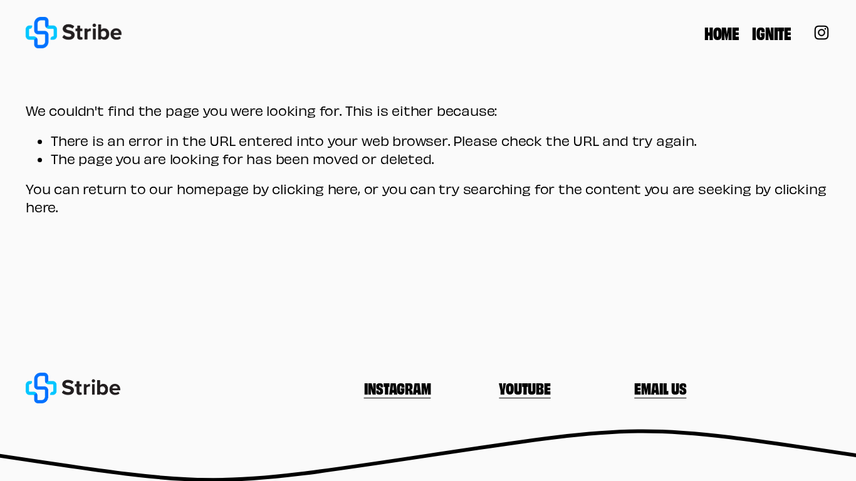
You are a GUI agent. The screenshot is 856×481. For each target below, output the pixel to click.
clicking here (315, 188)
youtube (524, 387)
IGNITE (771, 32)
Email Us (660, 387)
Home (721, 32)
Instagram (397, 387)
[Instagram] (821, 32)
